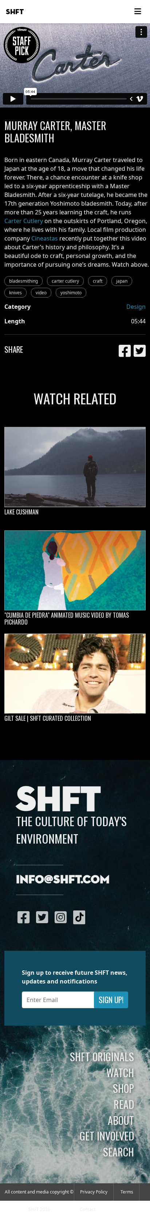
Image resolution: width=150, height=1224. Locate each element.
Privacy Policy (93, 1192)
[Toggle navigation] (137, 11)
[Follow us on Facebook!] (25, 917)
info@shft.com (63, 880)
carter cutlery (65, 281)
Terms (127, 1192)
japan (121, 281)
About (121, 1120)
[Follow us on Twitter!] (44, 917)
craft (97, 281)
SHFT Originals (102, 1056)
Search (118, 1151)
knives (15, 293)
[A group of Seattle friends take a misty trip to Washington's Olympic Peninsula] (75, 466)
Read (124, 1104)
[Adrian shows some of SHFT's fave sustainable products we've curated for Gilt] (75, 673)
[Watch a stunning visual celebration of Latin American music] (75, 570)
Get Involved (107, 1135)
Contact (87, 1209)
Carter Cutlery (23, 221)
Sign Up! (111, 999)
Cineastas (44, 238)
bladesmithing (23, 281)
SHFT (15, 12)
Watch (120, 1072)
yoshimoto (71, 293)
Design (136, 307)
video (41, 293)
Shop (123, 1088)
